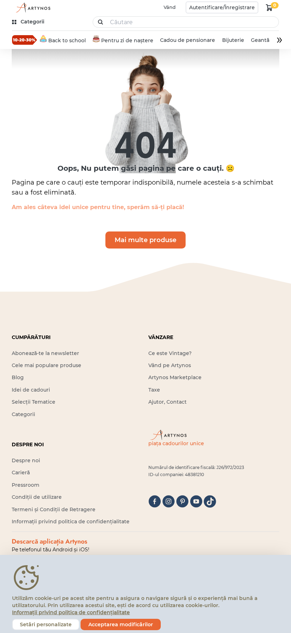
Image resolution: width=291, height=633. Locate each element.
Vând (170, 7)
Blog (18, 377)
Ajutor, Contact (167, 402)
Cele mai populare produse (46, 365)
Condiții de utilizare (37, 497)
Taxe (154, 390)
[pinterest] (182, 501)
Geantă (260, 40)
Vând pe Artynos (169, 365)
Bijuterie (233, 40)
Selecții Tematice (33, 402)
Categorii (23, 414)
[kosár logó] (269, 7)
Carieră (21, 472)
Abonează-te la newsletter (45, 353)
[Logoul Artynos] (32, 7)
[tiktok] (210, 501)
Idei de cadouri (31, 390)
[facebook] (154, 501)
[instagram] (168, 501)
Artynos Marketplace (175, 377)
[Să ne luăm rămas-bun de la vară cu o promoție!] (24, 39)
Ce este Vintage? (170, 353)
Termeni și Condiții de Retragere (53, 509)
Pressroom (25, 485)
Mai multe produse (145, 240)
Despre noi (26, 460)
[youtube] (196, 501)
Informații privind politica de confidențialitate (71, 521)
